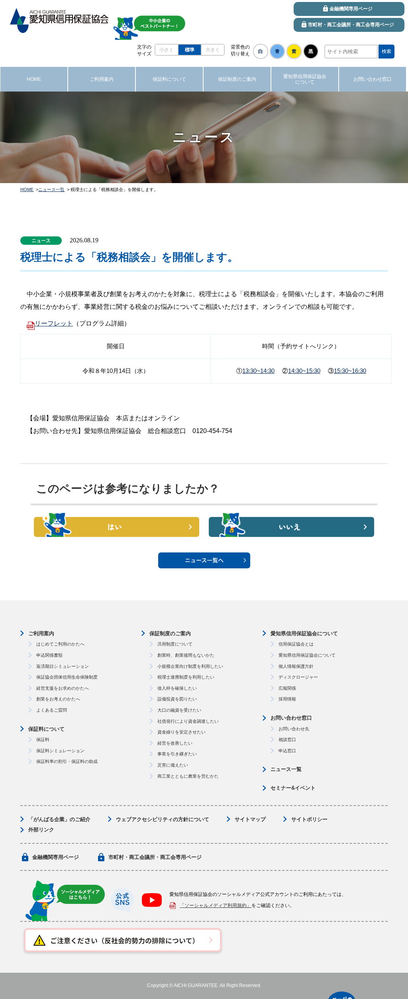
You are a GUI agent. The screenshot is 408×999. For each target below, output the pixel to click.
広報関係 (287, 688)
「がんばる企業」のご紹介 (59, 819)
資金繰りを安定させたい (181, 732)
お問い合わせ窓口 (291, 718)
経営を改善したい (174, 743)
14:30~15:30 (304, 370)
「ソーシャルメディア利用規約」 (215, 905)
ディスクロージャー (298, 677)
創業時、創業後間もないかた (185, 655)
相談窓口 (287, 739)
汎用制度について (174, 644)
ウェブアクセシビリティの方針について (162, 819)
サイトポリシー (309, 819)
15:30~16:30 (350, 370)
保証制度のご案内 (170, 633)
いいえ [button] (291, 526)
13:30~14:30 (258, 370)
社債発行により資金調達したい (188, 721)
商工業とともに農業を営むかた (188, 776)
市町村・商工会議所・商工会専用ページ (155, 857)
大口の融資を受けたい (179, 710)
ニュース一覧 (51, 189)
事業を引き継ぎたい (177, 753)
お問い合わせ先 (294, 728)
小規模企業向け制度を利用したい (190, 666)
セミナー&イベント (293, 788)
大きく (213, 50)
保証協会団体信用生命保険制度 (67, 677)
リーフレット (54, 323)
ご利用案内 (41, 633)
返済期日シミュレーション (62, 666)
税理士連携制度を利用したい (185, 677)
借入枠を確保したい (177, 688)
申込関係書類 (49, 655)
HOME (26, 189)
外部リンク (41, 830)
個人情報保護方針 (296, 666)
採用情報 (287, 699)
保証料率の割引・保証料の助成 (67, 761)
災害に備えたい (172, 765)
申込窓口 (287, 750)
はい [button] (116, 526)
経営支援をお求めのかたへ (62, 688)
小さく (166, 50)
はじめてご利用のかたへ (60, 644)
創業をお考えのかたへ (58, 699)
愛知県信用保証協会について (304, 633)
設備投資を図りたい (177, 699)
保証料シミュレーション (60, 750)
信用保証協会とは (296, 644)
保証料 (42, 739)
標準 (189, 50)
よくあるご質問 (51, 710)
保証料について (46, 729)
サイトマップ (250, 819)
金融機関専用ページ (55, 857)
